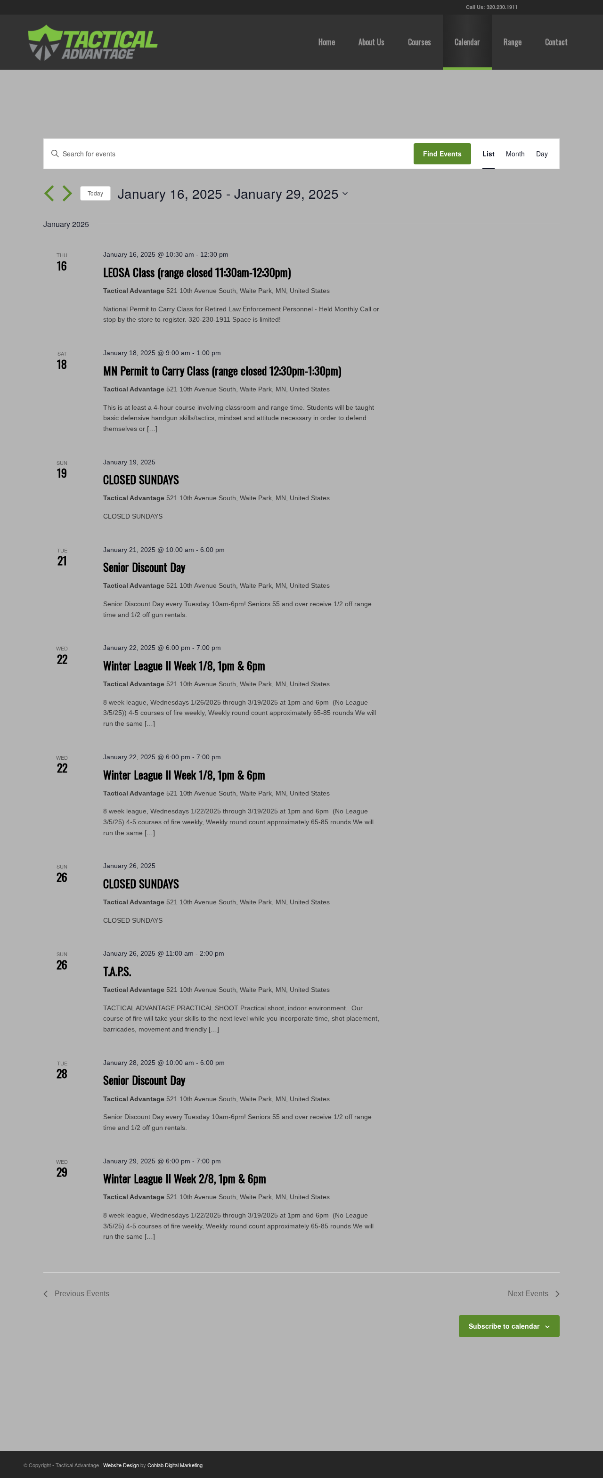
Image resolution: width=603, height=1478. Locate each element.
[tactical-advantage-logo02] (92, 42)
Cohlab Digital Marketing (175, 1465)
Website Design (121, 1465)
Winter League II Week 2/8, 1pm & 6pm (184, 1177)
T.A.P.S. (117, 970)
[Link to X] (530, 7)
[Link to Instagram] (572, 7)
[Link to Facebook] (544, 7)
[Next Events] (67, 193)
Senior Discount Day (144, 566)
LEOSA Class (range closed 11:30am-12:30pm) (197, 271)
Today (95, 193)
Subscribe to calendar (504, 1326)
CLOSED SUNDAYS (141, 479)
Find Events (442, 153)
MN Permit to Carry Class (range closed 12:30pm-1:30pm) (222, 370)
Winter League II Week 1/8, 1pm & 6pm (184, 665)
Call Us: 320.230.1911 (492, 6)
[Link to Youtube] (558, 7)
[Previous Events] (49, 193)
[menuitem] (327, 42)
